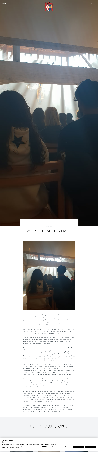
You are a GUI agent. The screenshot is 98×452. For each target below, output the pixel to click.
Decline (78, 446)
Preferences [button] (17, 447)
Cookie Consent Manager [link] (7, 440)
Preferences (66, 446)
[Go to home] (49, 6)
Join (4, 3)
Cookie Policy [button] (44, 446)
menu (93, 3)
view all (49, 430)
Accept (90, 446)
